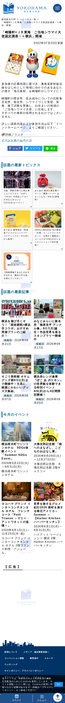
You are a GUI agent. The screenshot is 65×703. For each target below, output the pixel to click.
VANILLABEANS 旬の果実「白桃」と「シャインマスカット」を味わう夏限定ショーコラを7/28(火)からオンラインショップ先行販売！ (48, 237)
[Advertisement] (32, 605)
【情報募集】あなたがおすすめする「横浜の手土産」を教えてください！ (17, 275)
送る (53, 148)
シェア (17, 148)
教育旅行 (34, 658)
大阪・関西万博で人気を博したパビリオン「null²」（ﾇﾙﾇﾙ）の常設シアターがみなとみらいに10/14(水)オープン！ (17, 197)
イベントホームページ (17, 140)
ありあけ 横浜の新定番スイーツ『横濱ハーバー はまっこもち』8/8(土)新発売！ (47, 195)
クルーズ (49, 658)
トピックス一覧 (28, 19)
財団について (11, 652)
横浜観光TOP (9, 19)
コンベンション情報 (14, 658)
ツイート (35, 148)
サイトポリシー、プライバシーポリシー (24, 671)
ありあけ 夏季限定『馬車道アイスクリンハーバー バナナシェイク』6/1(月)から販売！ (16, 234)
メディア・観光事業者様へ (36, 652)
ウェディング (11, 664)
